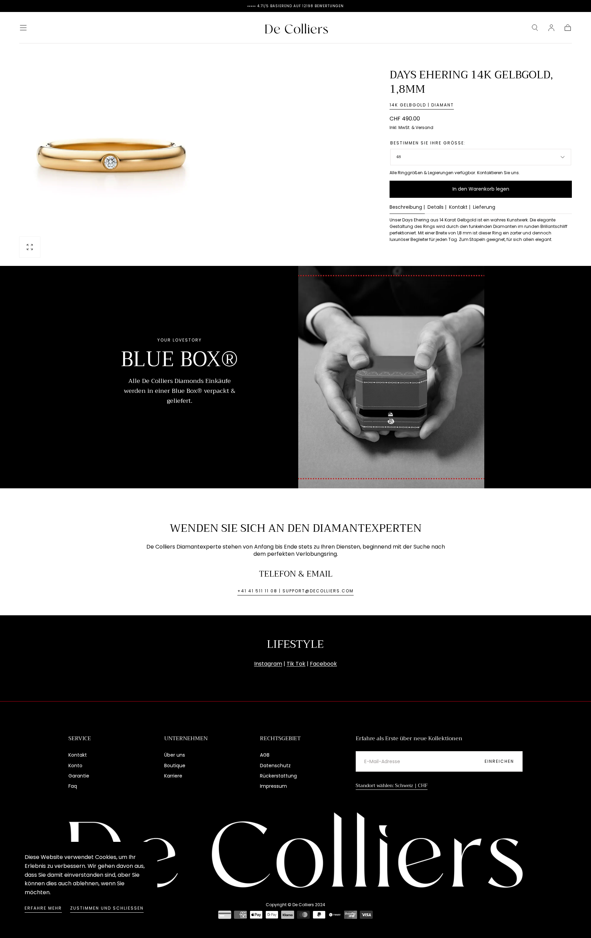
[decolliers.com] (295, 849)
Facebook (323, 664)
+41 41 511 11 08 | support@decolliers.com (295, 591)
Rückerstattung (278, 775)
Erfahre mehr (43, 908)
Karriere (173, 775)
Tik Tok (296, 664)
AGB (265, 754)
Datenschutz (275, 765)
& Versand (422, 127)
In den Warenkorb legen (480, 188)
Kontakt (77, 754)
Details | (437, 207)
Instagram (268, 664)
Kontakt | (459, 207)
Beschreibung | (407, 207)
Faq (72, 786)
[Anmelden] (551, 28)
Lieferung (484, 207)
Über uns (174, 754)
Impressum (273, 786)
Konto (75, 765)
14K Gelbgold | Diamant (422, 105)
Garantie (78, 775)
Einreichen (499, 761)
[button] (23, 28)
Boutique (174, 765)
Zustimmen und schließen (107, 908)
